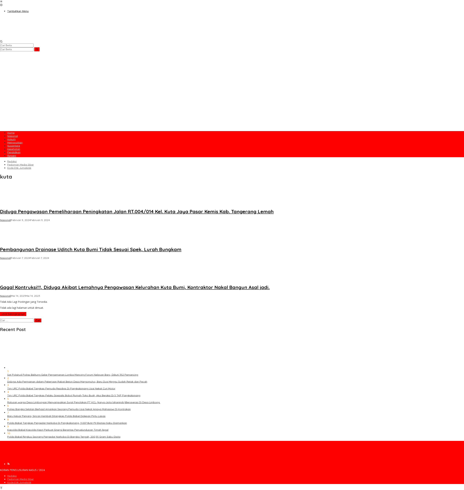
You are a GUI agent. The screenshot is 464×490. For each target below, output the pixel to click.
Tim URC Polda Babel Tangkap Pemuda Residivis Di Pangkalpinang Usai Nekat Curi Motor (61, 388)
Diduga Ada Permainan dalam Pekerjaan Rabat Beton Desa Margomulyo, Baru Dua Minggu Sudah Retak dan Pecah (77, 381)
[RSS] (8, 464)
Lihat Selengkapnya (13, 314)
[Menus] (1, 1)
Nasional (5, 220)
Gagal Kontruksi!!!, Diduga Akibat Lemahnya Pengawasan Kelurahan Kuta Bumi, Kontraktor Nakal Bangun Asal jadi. (135, 287)
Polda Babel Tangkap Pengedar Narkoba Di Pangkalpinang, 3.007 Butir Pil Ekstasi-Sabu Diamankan (67, 423)
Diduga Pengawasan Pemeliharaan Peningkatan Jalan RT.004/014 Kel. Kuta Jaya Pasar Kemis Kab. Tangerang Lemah (137, 211)
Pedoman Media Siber (20, 479)
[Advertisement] (232, 103)
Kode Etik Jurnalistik (19, 482)
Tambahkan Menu (18, 11)
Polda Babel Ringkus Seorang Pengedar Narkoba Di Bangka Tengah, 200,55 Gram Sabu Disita (63, 436)
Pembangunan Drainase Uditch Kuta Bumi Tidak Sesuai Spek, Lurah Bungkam (90, 249)
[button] (37, 49)
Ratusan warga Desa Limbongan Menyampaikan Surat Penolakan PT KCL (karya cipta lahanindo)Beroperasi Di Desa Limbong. (83, 402)
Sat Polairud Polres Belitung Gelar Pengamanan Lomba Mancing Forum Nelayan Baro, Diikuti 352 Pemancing (72, 374)
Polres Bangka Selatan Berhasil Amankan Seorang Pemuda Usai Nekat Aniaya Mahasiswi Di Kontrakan (69, 409)
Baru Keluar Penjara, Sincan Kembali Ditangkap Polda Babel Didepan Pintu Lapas (56, 416)
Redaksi (12, 475)
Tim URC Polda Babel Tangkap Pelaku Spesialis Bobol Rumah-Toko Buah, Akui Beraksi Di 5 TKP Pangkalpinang (73, 395)
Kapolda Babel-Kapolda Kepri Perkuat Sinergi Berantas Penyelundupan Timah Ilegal (57, 429)
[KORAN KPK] (54, 38)
